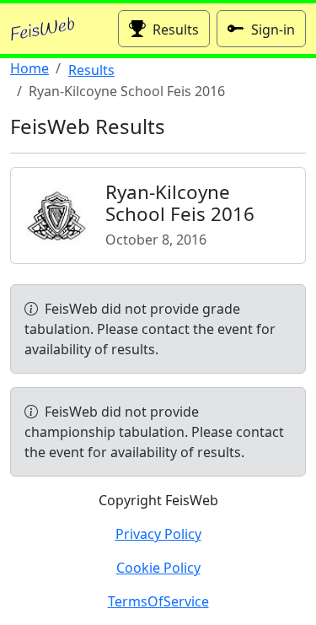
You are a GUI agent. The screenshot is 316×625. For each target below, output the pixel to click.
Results (176, 29)
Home (29, 68)
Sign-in (273, 29)
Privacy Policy (158, 534)
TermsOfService (158, 601)
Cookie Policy (158, 567)
